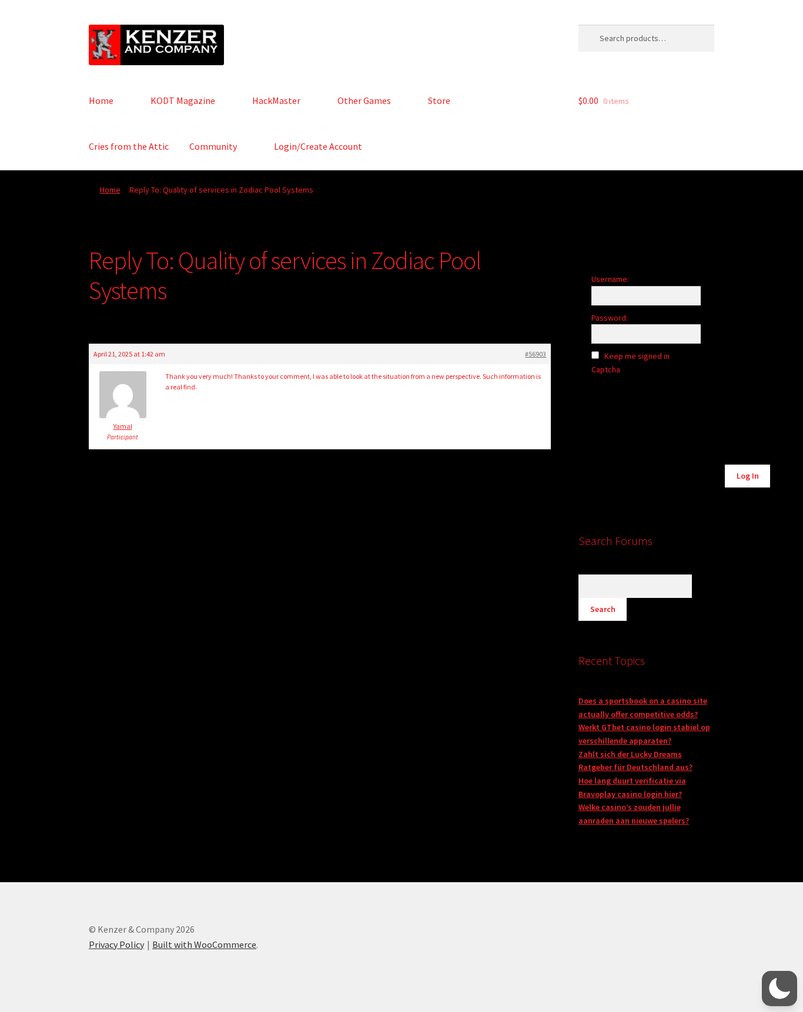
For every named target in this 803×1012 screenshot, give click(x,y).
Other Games (364, 100)
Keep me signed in (637, 356)
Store (439, 100)
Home (101, 100)
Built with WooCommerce (204, 944)
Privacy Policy (116, 944)
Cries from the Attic (129, 146)
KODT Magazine (182, 100)
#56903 (535, 353)
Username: (610, 279)
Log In (748, 475)
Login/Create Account (318, 146)
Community (213, 146)
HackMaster (276, 100)
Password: (609, 317)
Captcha (606, 369)
